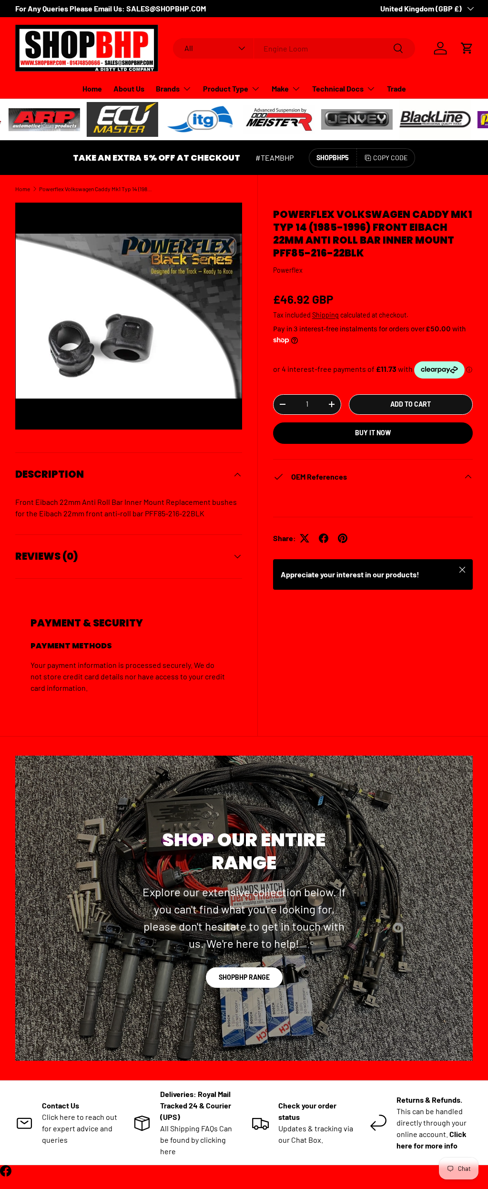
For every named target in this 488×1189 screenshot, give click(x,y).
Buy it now (373, 433)
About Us (128, 88)
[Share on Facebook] (323, 538)
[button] (467, 48)
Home (92, 88)
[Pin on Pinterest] (342, 538)
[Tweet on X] (304, 538)
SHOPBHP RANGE (244, 977)
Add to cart (410, 404)
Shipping (325, 315)
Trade (396, 88)
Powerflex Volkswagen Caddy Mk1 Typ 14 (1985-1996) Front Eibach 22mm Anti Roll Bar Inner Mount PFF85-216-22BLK (96, 188)
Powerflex (288, 270)
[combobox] (294, 48)
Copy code (390, 158)
